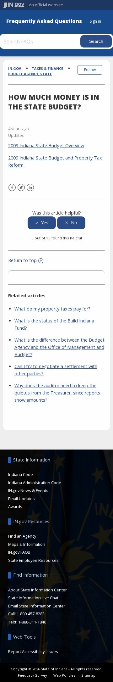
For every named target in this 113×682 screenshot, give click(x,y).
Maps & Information (26, 544)
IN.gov (14, 68)
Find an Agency (22, 536)
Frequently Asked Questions (44, 21)
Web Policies (64, 675)
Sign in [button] (95, 21)
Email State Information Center (36, 605)
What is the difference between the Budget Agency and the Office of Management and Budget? (59, 347)
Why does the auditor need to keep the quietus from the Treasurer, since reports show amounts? (57, 393)
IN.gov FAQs (19, 552)
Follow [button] (90, 69)
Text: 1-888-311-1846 (27, 621)
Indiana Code (20, 474)
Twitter (21, 188)
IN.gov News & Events (28, 490)
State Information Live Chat (33, 597)
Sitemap (88, 675)
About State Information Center (37, 589)
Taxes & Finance (47, 68)
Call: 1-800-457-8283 (26, 613)
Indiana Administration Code (34, 482)
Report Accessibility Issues (33, 651)
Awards (15, 506)
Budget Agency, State (30, 73)
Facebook (12, 188)
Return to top (22, 260)
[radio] (42, 222)
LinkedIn (30, 188)
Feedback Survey (32, 675)
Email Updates (21, 498)
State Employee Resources (33, 560)
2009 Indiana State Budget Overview (46, 145)
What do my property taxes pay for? (52, 309)
